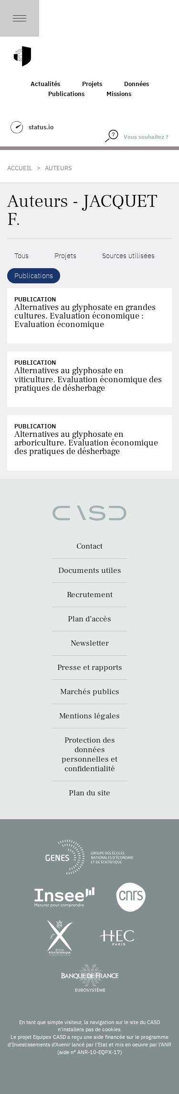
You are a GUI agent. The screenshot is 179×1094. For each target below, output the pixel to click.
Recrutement (90, 595)
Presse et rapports (89, 667)
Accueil (19, 168)
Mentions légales (89, 716)
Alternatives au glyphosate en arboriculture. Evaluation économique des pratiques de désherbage (86, 443)
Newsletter (90, 643)
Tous (21, 255)
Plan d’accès (89, 619)
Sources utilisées (128, 255)
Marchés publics (89, 692)
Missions (118, 93)
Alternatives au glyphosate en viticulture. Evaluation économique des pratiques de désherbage (88, 379)
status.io (41, 127)
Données (136, 83)
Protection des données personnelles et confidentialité (89, 754)
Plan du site (89, 793)
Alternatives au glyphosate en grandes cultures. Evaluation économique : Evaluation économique (85, 316)
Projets (92, 83)
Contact (89, 546)
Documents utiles (89, 570)
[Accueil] (22, 56)
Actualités (45, 83)
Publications (66, 93)
